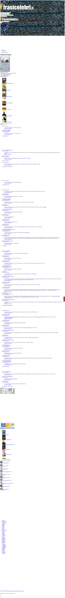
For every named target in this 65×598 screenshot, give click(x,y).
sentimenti (12, 299)
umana (21, 279)
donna (25, 158)
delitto (35, 191)
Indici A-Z (4, 31)
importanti (19, 182)
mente (41, 238)
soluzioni (10, 386)
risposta (32, 279)
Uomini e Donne (8, 371)
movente (20, 196)
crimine (12, 191)
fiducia (9, 260)
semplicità (10, 209)
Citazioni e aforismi (5, 24)
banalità (5, 130)
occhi (52, 237)
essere (37, 373)
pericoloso (15, 158)
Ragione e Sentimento (9, 293)
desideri (43, 289)
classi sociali (6, 381)
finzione (8, 325)
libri (20, 373)
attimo (49, 237)
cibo (48, 289)
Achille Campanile (5, 471)
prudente (58, 296)
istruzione (5, 204)
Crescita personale (8, 199)
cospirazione (6, 260)
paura (22, 278)
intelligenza (9, 229)
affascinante (6, 317)
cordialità (7, 363)
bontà (21, 289)
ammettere (44, 296)
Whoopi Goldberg (5, 486)
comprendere (8, 240)
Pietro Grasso (4, 465)
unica (21, 238)
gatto (10, 342)
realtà (7, 135)
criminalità (5, 229)
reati (11, 166)
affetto (28, 237)
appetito (31, 342)
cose (6, 182)
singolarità (7, 191)
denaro (9, 314)
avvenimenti (6, 265)
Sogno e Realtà (8, 250)
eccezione (5, 219)
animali (5, 344)
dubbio (8, 322)
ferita (9, 237)
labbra (10, 238)
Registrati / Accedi (3, 2)
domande (5, 282)
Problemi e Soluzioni (9, 266)
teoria (9, 265)
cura (23, 253)
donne (7, 376)
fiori (6, 292)
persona (7, 152)
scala (14, 378)
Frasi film (3, 26)
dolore (11, 240)
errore (7, 263)
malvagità (12, 229)
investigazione (11, 317)
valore (8, 184)
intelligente (23, 226)
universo (37, 278)
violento (18, 284)
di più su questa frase (5, 131)
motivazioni (25, 296)
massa (8, 305)
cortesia (5, 366)
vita (11, 232)
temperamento (55, 296)
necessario (55, 289)
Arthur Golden (4, 489)
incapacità (5, 305)
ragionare (7, 155)
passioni (15, 296)
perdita (5, 160)
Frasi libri (3, 27)
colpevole (36, 337)
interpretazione (6, 209)
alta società (5, 314)
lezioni (24, 202)
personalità (9, 360)
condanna (5, 166)
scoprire (15, 237)
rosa (11, 290)
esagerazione (54, 152)
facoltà (39, 289)
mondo (10, 226)
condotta (28, 373)
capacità (5, 153)
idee (14, 383)
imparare (8, 353)
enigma (5, 271)
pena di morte (6, 350)
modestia (5, 184)
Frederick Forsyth (5, 477)
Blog (3, 32)
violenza (8, 366)
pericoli (7, 160)
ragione (9, 299)
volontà (11, 327)
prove (9, 350)
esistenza (28, 232)
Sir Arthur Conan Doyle (7, 128)
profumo (21, 290)
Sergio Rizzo (4, 468)
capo (44, 191)
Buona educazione (8, 361)
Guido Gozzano (4, 480)
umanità (8, 282)
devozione (23, 237)
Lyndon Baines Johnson (6, 483)
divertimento (8, 130)
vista (7, 214)
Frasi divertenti (4, 28)
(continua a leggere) (55, 238)
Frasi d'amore (4, 25)
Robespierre (4, 474)
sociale (16, 378)
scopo (29, 278)
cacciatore (22, 284)
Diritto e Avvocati (8, 345)
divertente (10, 127)
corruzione (8, 166)
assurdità (5, 245)
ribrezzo (17, 332)
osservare (5, 214)
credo (16, 342)
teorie (37, 263)
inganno (5, 135)
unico (6, 258)
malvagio (12, 226)
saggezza (11, 353)
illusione (29, 158)
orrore (10, 243)
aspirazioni (4, 542)
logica (14, 152)
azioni (31, 296)
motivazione (8, 198)
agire (4, 376)
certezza (17, 289)
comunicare (5, 386)
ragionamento (6, 299)
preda (39, 284)
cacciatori (3, 551)
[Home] (9, 20)
